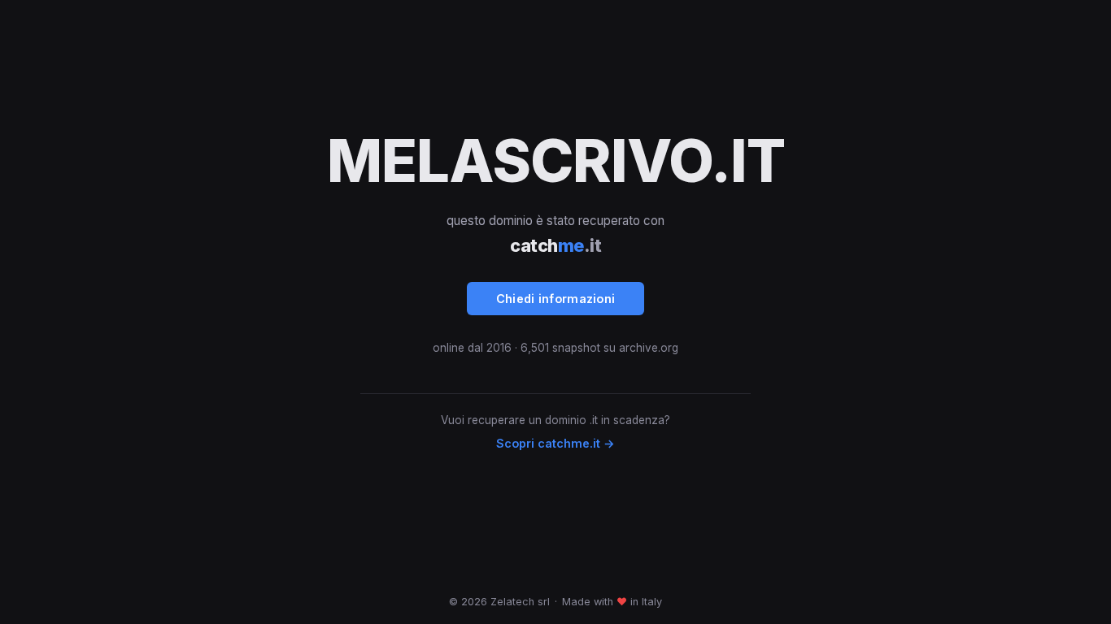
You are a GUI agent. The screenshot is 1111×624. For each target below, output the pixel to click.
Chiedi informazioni (556, 299)
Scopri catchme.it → (555, 443)
